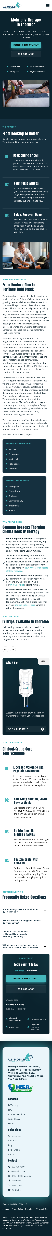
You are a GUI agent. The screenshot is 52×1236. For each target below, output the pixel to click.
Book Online (14, 1149)
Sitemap (6, 1209)
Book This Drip (18, 729)
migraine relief (17, 584)
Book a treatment (26, 45)
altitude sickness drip (25, 605)
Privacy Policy (17, 1209)
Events (11, 1123)
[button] (26, 910)
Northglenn (14, 486)
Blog (10, 1145)
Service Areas (14, 1136)
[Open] (47, 5)
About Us (12, 1140)
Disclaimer (29, 1209)
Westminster (15, 491)
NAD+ (11, 1109)
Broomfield (14, 505)
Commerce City (16, 501)
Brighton (13, 496)
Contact (12, 1154)
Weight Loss (14, 1119)
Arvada (12, 510)
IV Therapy (13, 1105)
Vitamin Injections (16, 1114)
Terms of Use (42, 1209)
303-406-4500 (26, 54)
